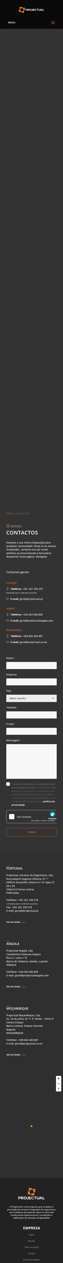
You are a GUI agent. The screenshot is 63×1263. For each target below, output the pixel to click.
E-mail (11, 724)
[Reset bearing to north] (58, 1088)
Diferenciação (31, 1247)
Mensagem (13, 740)
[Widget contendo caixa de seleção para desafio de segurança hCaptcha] (31, 816)
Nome (10, 658)
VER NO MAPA (13, 922)
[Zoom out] (58, 1083)
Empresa (11, 674)
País (8, 690)
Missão (31, 1240)
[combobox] (31, 698)
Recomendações (31, 1259)
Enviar (31, 832)
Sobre (31, 1234)
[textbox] (28, 698)
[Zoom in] (58, 1078)
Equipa (31, 1253)
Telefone (11, 707)
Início (9, 513)
